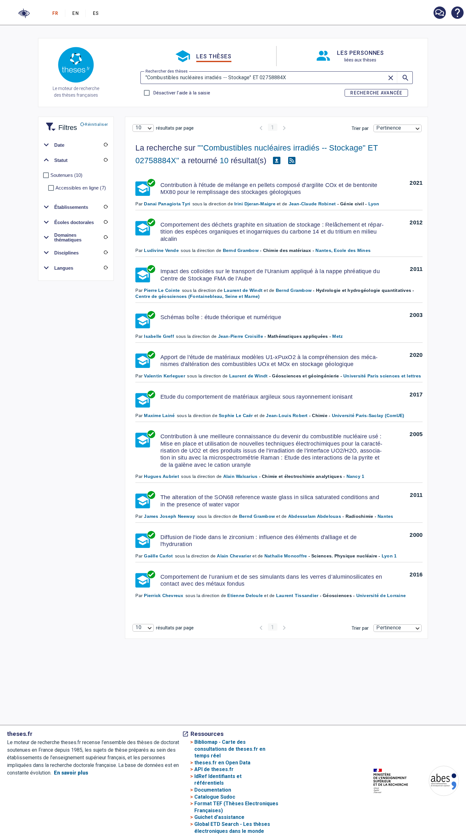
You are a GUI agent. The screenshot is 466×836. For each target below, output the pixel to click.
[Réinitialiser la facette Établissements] (105, 207)
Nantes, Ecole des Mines (343, 250)
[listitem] (439, 13)
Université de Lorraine (381, 595)
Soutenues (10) (66, 175)
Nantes (385, 516)
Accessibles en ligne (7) (80, 187)
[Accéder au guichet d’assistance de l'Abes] (439, 13)
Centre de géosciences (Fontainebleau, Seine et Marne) (197, 296)
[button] (24, 13)
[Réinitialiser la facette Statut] (105, 160)
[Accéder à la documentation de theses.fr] (457, 13)
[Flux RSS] (291, 160)
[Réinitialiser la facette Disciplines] (105, 252)
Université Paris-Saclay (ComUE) (368, 415)
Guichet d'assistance (219, 817)
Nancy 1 (355, 476)
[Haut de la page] (443, 815)
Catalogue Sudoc (214, 797)
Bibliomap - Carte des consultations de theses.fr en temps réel (229, 749)
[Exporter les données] (276, 160)
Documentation (212, 790)
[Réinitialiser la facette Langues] (105, 267)
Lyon (373, 203)
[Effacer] (391, 77)
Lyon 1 (389, 555)
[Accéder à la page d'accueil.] (76, 66)
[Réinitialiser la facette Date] (105, 144)
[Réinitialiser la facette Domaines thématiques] (105, 237)
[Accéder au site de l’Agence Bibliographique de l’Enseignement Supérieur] (437, 782)
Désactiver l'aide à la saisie (181, 93)
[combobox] (143, 128)
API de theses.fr (214, 769)
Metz (337, 336)
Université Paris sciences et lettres (382, 375)
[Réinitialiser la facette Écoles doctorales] (105, 222)
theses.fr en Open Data (222, 763)
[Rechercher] (405, 77)
